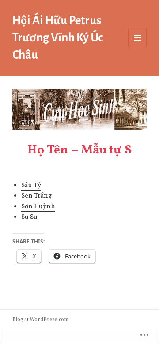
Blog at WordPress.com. (41, 319)
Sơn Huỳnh (38, 206)
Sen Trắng (36, 196)
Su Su (29, 217)
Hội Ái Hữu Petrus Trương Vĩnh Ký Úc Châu (57, 37)
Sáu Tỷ (31, 185)
